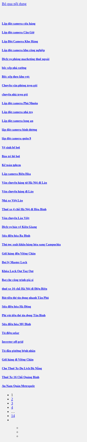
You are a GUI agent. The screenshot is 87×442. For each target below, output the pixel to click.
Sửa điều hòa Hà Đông (16, 306)
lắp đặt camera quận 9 (16, 138)
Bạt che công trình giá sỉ (17, 280)
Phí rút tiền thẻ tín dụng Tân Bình (23, 315)
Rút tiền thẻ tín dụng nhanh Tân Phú (25, 297)
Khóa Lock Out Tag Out (17, 271)
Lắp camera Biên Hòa (16, 174)
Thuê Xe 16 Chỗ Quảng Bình (20, 377)
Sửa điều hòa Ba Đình (16, 235)
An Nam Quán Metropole (18, 386)
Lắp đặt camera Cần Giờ (18, 32)
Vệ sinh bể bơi (11, 147)
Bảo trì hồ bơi (11, 156)
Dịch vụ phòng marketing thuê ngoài (25, 59)
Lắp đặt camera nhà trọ (17, 112)
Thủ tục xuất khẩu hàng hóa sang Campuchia (31, 244)
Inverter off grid (12, 341)
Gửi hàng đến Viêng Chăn (18, 253)
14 (13, 416)
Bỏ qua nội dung (14, 4)
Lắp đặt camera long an (17, 120)
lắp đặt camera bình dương (19, 129)
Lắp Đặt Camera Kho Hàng (20, 41)
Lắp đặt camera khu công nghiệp (23, 50)
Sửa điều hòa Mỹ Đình (16, 324)
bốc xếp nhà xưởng (14, 67)
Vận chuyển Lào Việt (15, 218)
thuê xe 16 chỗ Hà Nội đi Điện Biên (24, 288)
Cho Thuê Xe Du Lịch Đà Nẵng (22, 368)
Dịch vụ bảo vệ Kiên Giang (19, 227)
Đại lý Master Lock (14, 262)
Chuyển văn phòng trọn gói (19, 85)
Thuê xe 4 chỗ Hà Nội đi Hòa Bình (24, 209)
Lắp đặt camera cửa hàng (18, 23)
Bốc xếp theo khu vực (16, 76)
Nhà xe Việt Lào (12, 200)
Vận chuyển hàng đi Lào (18, 191)
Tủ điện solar (10, 333)
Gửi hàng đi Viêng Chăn (17, 359)
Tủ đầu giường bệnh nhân (18, 350)
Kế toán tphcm (11, 165)
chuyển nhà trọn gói (15, 94)
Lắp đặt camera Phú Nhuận (20, 103)
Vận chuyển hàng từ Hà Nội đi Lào (24, 182)
